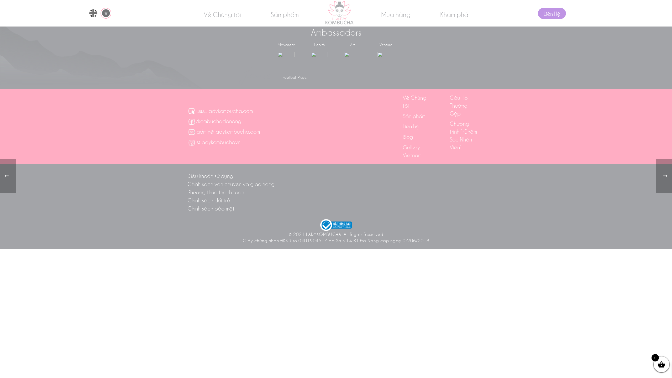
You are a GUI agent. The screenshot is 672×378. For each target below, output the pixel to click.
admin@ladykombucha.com (228, 131)
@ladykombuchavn (218, 141)
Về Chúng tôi (222, 14)
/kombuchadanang (218, 120)
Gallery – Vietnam (413, 151)
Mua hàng (396, 14)
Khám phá (454, 14)
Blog (408, 136)
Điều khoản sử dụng (210, 175)
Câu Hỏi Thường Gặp (459, 105)
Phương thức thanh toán (215, 192)
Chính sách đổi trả (208, 200)
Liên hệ (411, 126)
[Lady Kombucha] (340, 12)
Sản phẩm (285, 14)
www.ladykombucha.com (224, 110)
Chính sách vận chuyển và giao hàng (231, 183)
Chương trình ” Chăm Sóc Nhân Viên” (463, 135)
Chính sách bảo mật (210, 208)
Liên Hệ (552, 13)
